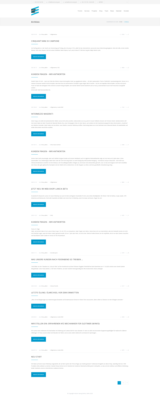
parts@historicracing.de (71, 2)
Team (106, 11)
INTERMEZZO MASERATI (42, 114)
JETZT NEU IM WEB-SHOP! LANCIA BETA (49, 189)
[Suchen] (127, 2)
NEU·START (36, 356)
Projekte (94, 11)
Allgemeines (54, 34)
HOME (120, 22)
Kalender (119, 11)
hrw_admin (45, 34)
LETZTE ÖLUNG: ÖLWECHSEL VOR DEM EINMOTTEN (55, 292)
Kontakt (126, 11)
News (112, 11)
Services (87, 11)
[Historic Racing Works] (46, 10)
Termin (80, 11)
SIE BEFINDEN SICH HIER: (112, 22)
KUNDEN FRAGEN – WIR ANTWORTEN (48, 74)
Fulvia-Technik (56, 144)
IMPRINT (101, 2)
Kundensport (54, 253)
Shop (100, 11)
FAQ (59, 67)
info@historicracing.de (54, 2)
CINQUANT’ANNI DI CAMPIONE (45, 41)
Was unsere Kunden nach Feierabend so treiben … (57, 259)
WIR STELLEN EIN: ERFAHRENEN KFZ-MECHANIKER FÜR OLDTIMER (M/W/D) (65, 323)
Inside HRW (60, 107)
